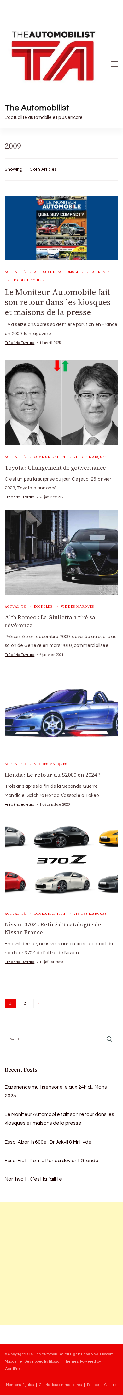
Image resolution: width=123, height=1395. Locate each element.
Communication (50, 457)
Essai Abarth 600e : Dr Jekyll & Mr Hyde (48, 1141)
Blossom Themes (64, 1361)
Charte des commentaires (60, 1385)
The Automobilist (37, 108)
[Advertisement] (61, 1263)
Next (38, 1003)
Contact (110, 1385)
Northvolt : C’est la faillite (33, 1179)
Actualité (15, 272)
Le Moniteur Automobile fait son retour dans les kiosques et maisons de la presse (58, 302)
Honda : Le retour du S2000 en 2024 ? (53, 775)
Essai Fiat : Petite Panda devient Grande (51, 1160)
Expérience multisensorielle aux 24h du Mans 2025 (56, 1091)
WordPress (14, 1368)
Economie (100, 272)
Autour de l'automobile (58, 272)
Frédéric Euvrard (19, 343)
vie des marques (90, 457)
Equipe (93, 1385)
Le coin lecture (28, 280)
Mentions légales (20, 1385)
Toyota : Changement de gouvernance (55, 467)
